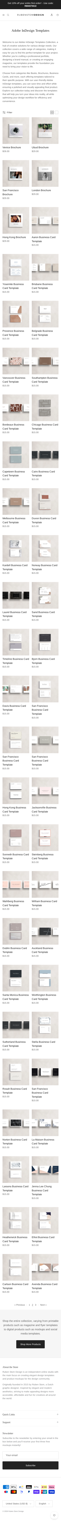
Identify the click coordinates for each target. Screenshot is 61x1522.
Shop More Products (30, 1344)
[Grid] (52, 112)
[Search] (10, 15)
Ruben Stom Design (16, 1511)
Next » (43, 1305)
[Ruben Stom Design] (30, 15)
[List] (56, 112)
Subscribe (31, 1465)
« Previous (19, 1305)
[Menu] (3, 15)
